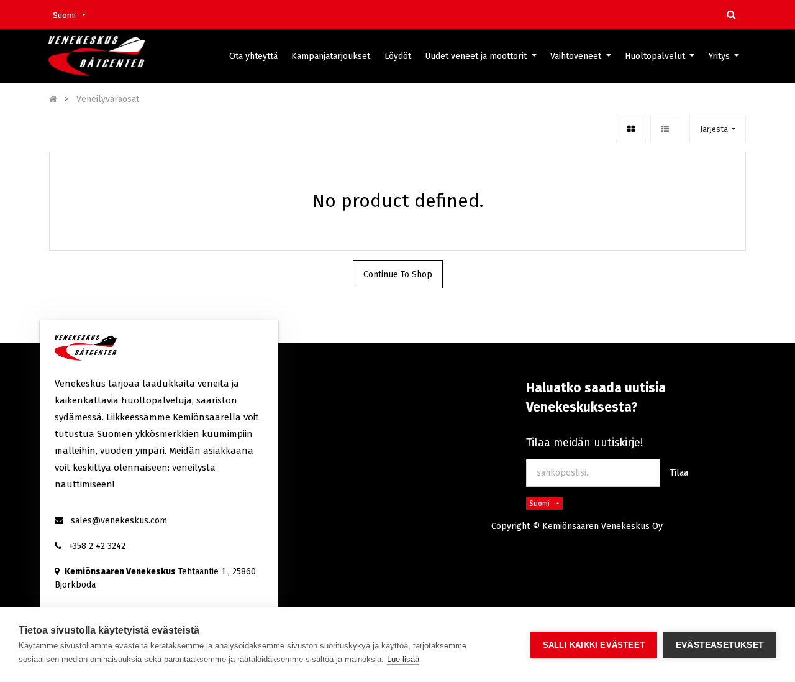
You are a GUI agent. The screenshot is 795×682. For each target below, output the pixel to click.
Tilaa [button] (679, 473)
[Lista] (664, 129)
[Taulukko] (631, 129)
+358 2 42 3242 (97, 546)
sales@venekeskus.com (119, 520)
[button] (717, 129)
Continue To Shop (397, 274)
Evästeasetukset (720, 645)
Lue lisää (403, 659)
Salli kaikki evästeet (594, 645)
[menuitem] (253, 56)
